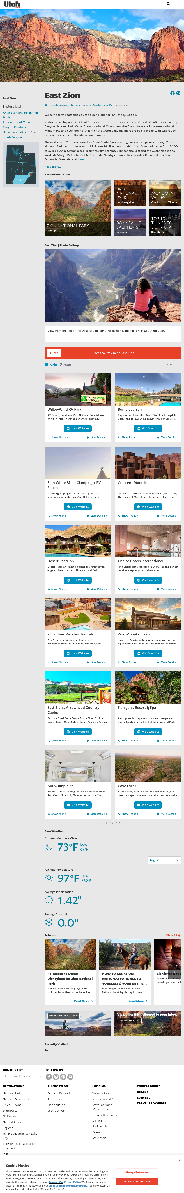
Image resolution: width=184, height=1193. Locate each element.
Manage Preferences (137, 1172)
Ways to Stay (100, 1093)
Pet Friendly (99, 1126)
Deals (141, 1092)
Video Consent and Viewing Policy (68, 1185)
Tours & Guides (148, 1086)
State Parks (10, 1110)
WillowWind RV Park (64, 409)
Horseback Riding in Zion (19, 132)
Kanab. (82, 159)
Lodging (99, 1086)
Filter (54, 353)
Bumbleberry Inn (132, 409)
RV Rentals (99, 1138)
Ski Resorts (10, 1116)
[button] (174, 972)
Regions (8, 1128)
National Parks (79, 105)
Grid (51, 364)
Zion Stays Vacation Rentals (70, 634)
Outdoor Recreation (60, 1093)
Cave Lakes (127, 786)
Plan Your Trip (56, 1105)
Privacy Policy (72, 1182)
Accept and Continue (137, 1181)
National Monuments (17, 1099)
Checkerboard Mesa (16, 122)
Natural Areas (12, 1122)
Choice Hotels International (140, 561)
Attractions (55, 1099)
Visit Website (77, 428)
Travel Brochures (151, 1103)
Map (67, 365)
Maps (6, 1153)
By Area (97, 1132)
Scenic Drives (56, 1110)
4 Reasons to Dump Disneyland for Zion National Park (70, 979)
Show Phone (57, 437)
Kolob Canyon (12, 137)
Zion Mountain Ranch (136, 634)
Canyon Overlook (14, 127)
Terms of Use (56, 1182)
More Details (97, 437)
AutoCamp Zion (60, 786)
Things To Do (58, 1086)
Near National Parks (105, 1099)
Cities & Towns (12, 1105)
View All (173, 935)
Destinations (59, 105)
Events (142, 1097)
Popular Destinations (105, 1115)
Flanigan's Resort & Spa (137, 708)
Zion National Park (103, 105)
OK (180, 1160)
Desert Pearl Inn (60, 561)
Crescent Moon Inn (134, 483)
